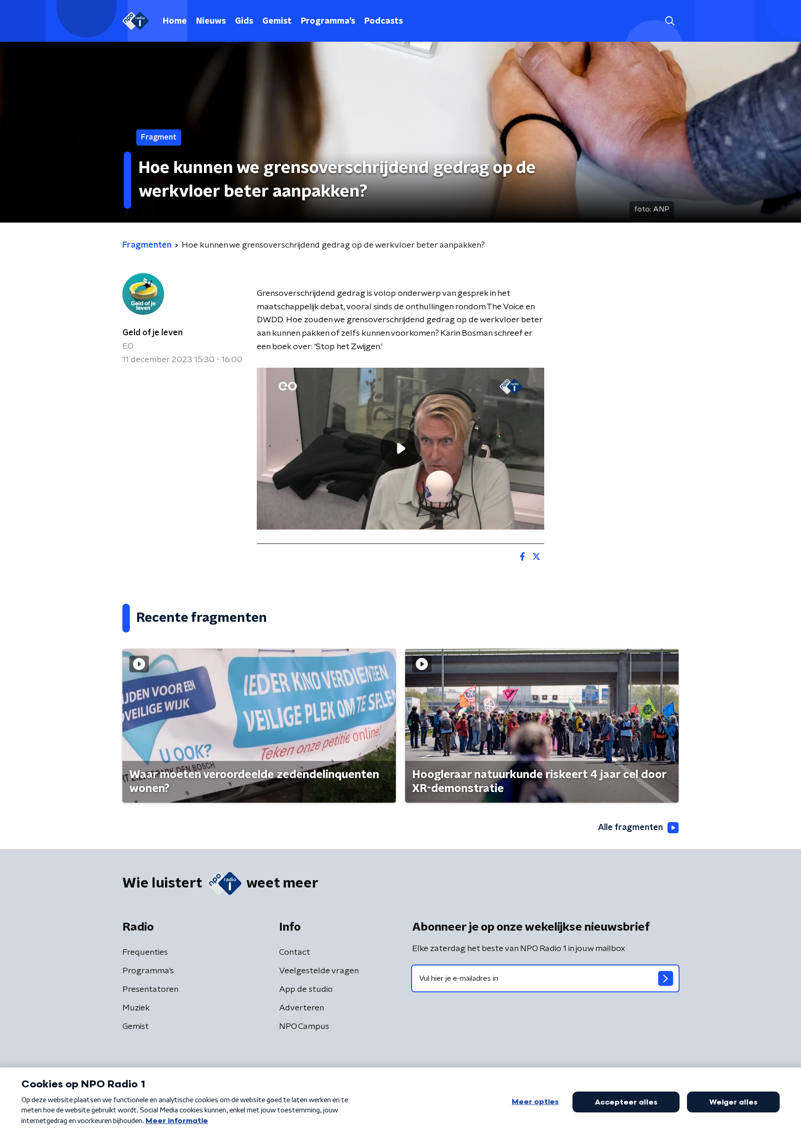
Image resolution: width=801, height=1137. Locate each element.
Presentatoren (150, 989)
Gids (244, 21)
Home (175, 21)
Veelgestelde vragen (319, 971)
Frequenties (145, 952)
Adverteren (301, 1008)
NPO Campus (304, 1026)
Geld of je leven (152, 333)
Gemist (277, 21)
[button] (670, 21)
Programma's (328, 21)
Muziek (136, 1008)
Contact (294, 952)
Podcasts (383, 21)
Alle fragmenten (630, 828)
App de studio (306, 989)
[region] (400, 449)
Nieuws (211, 21)
